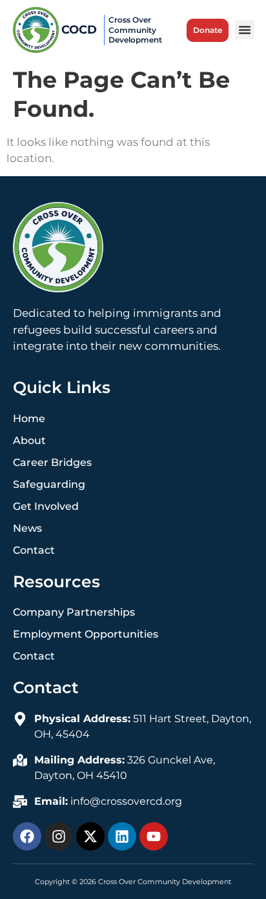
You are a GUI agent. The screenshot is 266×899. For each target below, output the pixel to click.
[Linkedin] (122, 836)
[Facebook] (27, 836)
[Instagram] (59, 836)
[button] (244, 29)
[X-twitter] (90, 836)
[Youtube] (153, 836)
